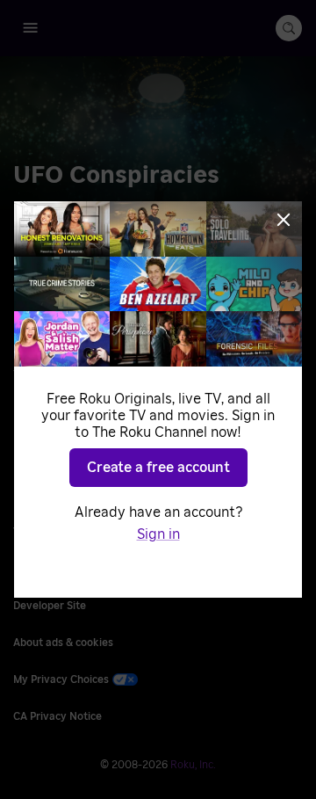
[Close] (283, 220)
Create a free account (158, 468)
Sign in (158, 534)
